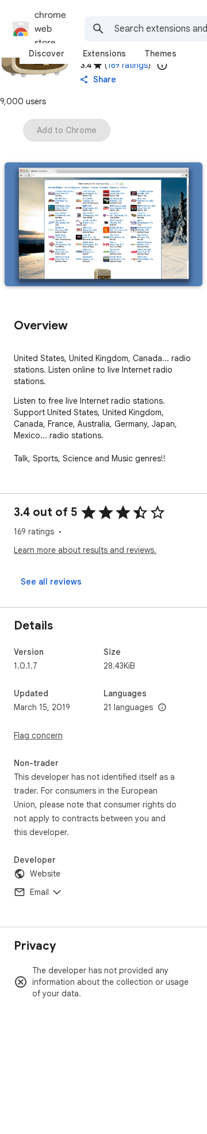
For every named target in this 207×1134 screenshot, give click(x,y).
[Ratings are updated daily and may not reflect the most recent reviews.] (162, 65)
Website (45, 873)
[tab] (47, 53)
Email (39, 892)
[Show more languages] (162, 708)
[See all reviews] (51, 582)
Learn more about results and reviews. (85, 550)
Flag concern (38, 735)
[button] (103, 225)
